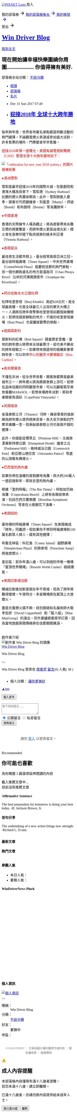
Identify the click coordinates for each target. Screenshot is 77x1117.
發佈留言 (9, 723)
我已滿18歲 (10, 1108)
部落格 (15, 91)
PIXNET (20, 1048)
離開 (24, 1108)
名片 (13, 96)
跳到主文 (8, 49)
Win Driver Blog (26, 37)
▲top (5, 689)
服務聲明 (46, 1052)
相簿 (13, 86)
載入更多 (9, 697)
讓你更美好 (36, 681)
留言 (50, 669)
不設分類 (37, 77)
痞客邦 (41, 669)
